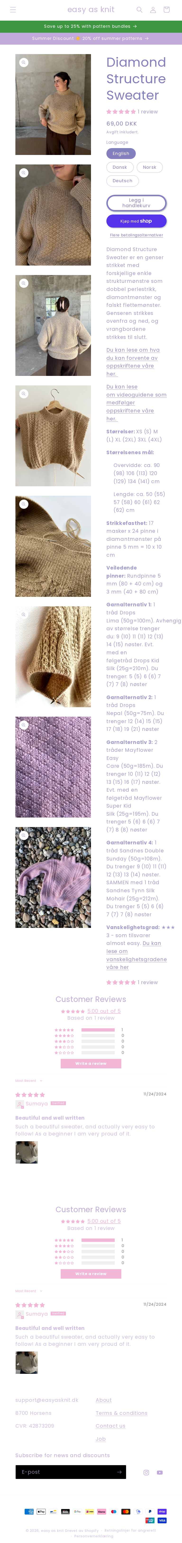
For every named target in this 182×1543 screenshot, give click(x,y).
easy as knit (52, 1530)
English (121, 153)
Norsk (150, 167)
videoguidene (135, 394)
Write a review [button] (91, 1063)
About (104, 1400)
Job (101, 1438)
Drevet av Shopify (82, 1530)
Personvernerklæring (93, 1536)
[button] (13, 9)
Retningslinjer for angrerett (130, 1530)
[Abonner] (119, 1472)
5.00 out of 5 (104, 1011)
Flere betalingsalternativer (136, 235)
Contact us (111, 1425)
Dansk (120, 167)
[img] (30, 1094)
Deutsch (122, 181)
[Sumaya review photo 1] (26, 1152)
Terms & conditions (122, 1413)
